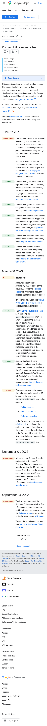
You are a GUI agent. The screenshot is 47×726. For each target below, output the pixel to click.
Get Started (10, 17)
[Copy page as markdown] (13, 51)
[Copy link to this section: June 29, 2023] (22, 132)
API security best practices (12, 618)
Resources (9, 31)
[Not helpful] (21, 36)
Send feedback (11, 41)
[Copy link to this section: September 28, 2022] (31, 495)
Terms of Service (9, 668)
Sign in (41, 3)
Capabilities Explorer (10, 614)
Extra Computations (34, 210)
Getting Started (15, 116)
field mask (21, 424)
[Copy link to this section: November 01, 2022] (30, 452)
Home (4, 25)
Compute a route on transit (30, 242)
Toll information (27, 407)
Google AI (6, 700)
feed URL (6, 107)
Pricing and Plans (9, 656)
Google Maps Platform (27, 25)
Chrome (5, 688)
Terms (4, 714)
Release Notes (25, 513)
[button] (23, 78)
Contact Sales (7, 660)
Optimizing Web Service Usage (14, 622)
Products (13, 25)
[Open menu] (4, 3)
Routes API (28, 10)
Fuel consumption (28, 411)
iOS (3, 637)
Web (4, 641)
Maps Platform (26, 3)
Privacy (12, 714)
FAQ (3, 610)
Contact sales (29, 17)
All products (6, 704)
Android (5, 633)
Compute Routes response (31, 311)
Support (5, 664)
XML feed (39, 516)
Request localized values (27, 199)
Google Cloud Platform (11, 696)
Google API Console (24, 99)
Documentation (10, 28)
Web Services (10, 10)
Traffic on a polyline (29, 416)
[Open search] (34, 3)
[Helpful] (17, 36)
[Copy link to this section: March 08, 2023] (25, 271)
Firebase (5, 692)
